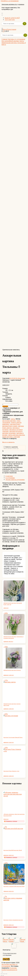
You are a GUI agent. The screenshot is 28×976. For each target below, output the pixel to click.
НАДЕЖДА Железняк (17, 378)
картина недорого (15, 431)
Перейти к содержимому (10, 1)
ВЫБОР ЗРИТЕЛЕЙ (12, 18)
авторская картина (9, 421)
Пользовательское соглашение (9, 954)
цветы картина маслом (16, 435)
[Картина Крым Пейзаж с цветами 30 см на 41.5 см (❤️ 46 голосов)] (22, 939)
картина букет (15, 424)
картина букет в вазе (9, 426)
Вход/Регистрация (9, 29)
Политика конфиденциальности (9, 969)
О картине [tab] (9, 476)
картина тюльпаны (9, 433)
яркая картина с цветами (11, 437)
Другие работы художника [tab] (14, 479)
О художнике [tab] (10, 478)
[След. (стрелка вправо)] (3, 975)
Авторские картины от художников (13, 4)
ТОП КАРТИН (10, 19)
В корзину (5, 406)
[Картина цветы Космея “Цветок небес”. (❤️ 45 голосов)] (14, 945)
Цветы (13, 419)
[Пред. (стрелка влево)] (1, 975)
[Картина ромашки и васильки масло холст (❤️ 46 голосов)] (11, 939)
